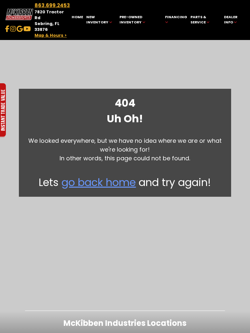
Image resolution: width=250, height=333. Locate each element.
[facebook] (7, 28)
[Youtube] (27, 28)
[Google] (20, 28)
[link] (77, 20)
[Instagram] (13, 28)
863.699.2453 (52, 5)
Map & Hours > (51, 35)
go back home (99, 182)
